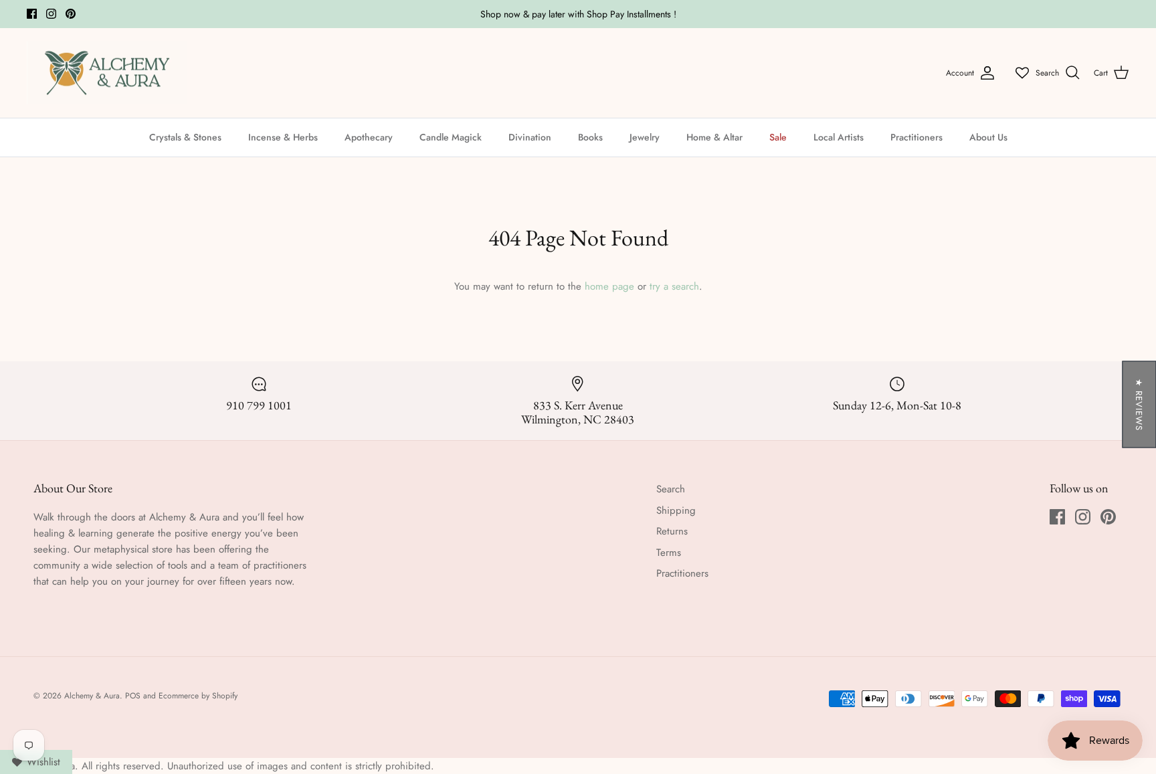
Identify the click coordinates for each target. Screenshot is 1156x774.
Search (670, 489)
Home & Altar (714, 137)
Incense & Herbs (283, 137)
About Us (988, 137)
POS (132, 696)
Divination (529, 137)
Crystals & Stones (185, 137)
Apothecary (369, 137)
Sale (778, 137)
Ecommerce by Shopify (198, 696)
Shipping (676, 510)
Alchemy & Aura (92, 696)
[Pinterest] (71, 14)
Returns (672, 531)
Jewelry (645, 137)
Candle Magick (450, 137)
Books (590, 137)
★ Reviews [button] (1139, 404)
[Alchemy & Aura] (107, 73)
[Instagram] (51, 14)
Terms (668, 552)
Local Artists (838, 137)
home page (609, 286)
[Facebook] (32, 14)
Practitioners (916, 137)
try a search (674, 286)
